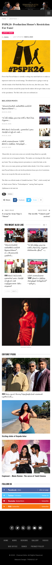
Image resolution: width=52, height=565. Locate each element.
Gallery (35, 540)
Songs (24, 546)
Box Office (12, 546)
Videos (45, 540)
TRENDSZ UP (32, 559)
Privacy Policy (37, 546)
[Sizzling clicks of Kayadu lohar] (26, 417)
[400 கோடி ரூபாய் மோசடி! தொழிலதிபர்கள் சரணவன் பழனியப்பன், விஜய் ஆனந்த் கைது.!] (26, 374)
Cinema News (36, 263)
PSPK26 (10, 194)
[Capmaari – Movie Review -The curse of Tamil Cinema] (26, 456)
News (14, 540)
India (10, 232)
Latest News (8, 33)
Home (6, 540)
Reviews (24, 540)
